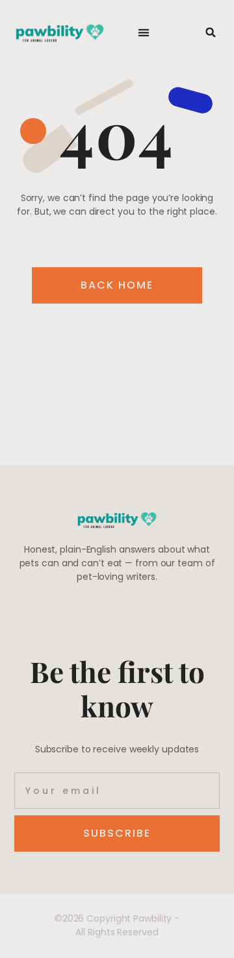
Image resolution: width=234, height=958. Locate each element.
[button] (144, 33)
